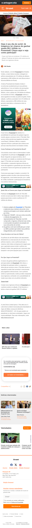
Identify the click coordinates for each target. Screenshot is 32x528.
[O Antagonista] (9, 3)
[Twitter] (16, 465)
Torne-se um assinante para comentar (15, 370)
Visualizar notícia (7, 335)
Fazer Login (25, 8)
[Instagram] (20, 465)
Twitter (30, 386)
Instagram (24, 386)
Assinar (26, 3)
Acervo (5, 13)
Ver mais (26, 428)
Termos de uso (18, 516)
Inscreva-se (16, 506)
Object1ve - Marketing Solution (22, 524)
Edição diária (13, 13)
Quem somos (5, 513)
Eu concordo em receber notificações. (14, 500)
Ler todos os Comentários (15, 375)
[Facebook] (11, 465)
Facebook (27, 386)
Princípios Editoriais (14, 513)
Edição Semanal (23, 13)
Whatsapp (21, 386)
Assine (21, 513)
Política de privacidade (8, 516)
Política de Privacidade (17, 502)
